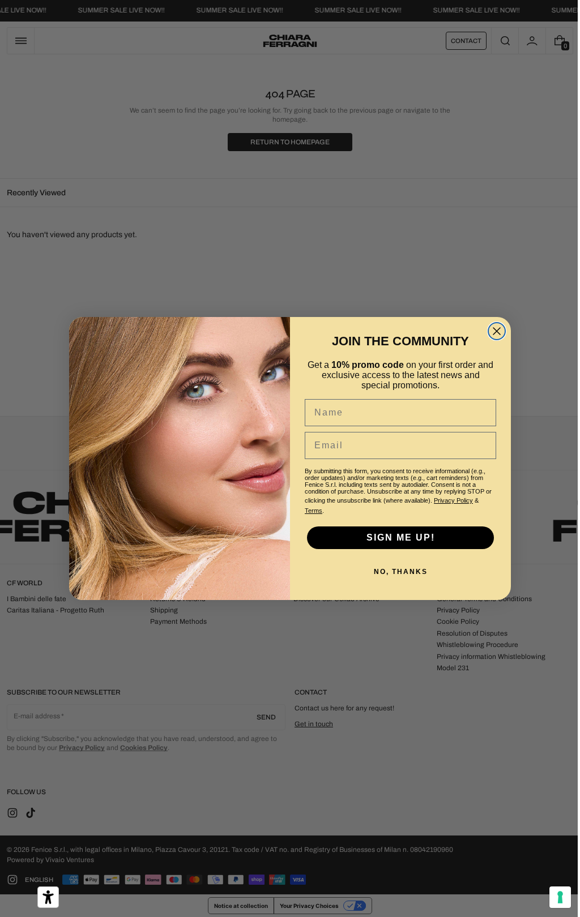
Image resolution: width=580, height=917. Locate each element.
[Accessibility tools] (48, 897)
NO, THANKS (396, 572)
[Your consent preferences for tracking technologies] (551, 897)
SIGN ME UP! (396, 537)
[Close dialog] (492, 331)
